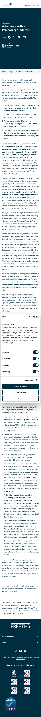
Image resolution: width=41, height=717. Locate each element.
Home (4, 72)
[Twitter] (16, 651)
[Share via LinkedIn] (19, 37)
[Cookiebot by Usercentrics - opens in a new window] (29, 317)
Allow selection (20, 393)
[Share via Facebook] (9, 37)
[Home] (20, 629)
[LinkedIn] (25, 651)
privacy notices (20, 659)
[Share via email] (24, 37)
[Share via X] (14, 37)
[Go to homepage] (7, 5)
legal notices (32, 657)
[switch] (36, 358)
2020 (38, 72)
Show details (29, 380)
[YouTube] (20, 651)
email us (23, 589)
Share (4, 37)
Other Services (8, 636)
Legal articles (28, 72)
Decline (20, 399)
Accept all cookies (20, 386)
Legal (4, 642)
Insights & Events (15, 72)
